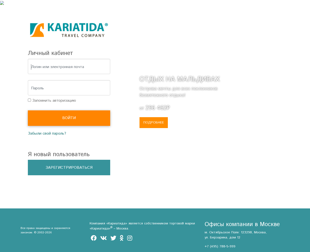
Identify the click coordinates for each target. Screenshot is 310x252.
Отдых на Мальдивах (180, 79)
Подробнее (153, 122)
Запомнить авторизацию (53, 100)
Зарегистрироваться (69, 167)
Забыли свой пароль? (47, 133)
